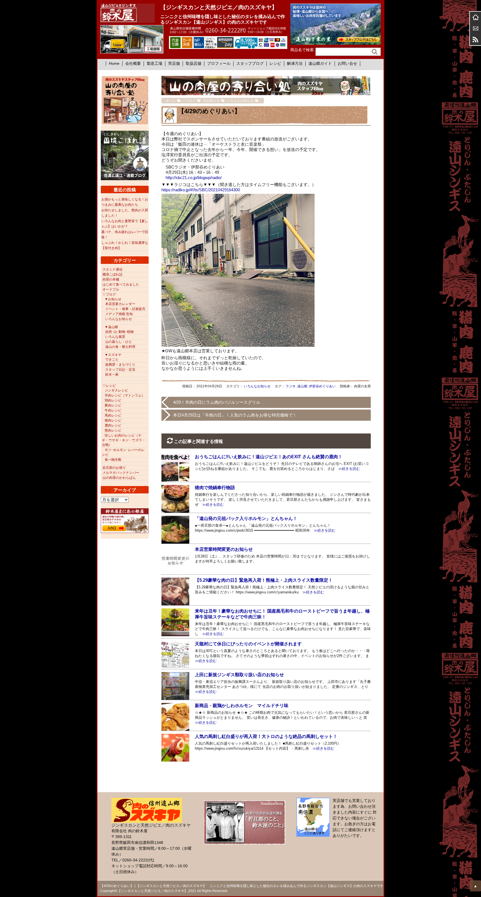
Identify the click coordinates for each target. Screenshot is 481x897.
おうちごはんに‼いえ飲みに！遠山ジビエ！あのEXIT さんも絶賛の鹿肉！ (268, 456)
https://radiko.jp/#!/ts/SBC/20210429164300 (200, 189)
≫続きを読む (347, 469)
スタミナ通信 (112, 269)
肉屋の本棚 (110, 279)
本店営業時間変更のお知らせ (224, 549)
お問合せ (475, 28)
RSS (475, 39)
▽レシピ (109, 386)
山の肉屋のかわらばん (119, 478)
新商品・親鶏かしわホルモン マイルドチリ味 (241, 705)
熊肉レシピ (113, 430)
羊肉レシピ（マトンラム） (125, 395)
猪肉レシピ (113, 420)
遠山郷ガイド (320, 63)
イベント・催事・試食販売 (125, 309)
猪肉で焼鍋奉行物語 (215, 487)
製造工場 (154, 63)
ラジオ (291, 386)
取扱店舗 (193, 63)
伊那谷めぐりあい (322, 386)
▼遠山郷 (111, 327)
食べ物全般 (113, 460)
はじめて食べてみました (120, 284)
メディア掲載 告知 (119, 314)
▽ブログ (109, 294)
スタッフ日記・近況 (120, 369)
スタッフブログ (250, 63)
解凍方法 (295, 63)
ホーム (475, 17)
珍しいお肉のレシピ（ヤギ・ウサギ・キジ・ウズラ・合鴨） (123, 440)
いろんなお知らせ (257, 386)
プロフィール (218, 63)
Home (114, 63)
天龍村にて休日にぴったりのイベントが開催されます (248, 643)
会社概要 (133, 63)
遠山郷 (302, 386)
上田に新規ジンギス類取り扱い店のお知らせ (239, 674)
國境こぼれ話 (112, 274)
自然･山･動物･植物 (119, 332)
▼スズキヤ (113, 355)
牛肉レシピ (113, 410)
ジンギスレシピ (116, 390)
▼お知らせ (113, 299)
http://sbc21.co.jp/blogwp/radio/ (194, 177)
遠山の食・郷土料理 (120, 347)
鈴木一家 (112, 374)
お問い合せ (347, 63)
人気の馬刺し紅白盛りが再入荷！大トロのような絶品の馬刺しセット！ (266, 736)
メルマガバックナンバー (120, 473)
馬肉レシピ (113, 415)
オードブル (110, 289)
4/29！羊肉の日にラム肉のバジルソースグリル (216, 402)
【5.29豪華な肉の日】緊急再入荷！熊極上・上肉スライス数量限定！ (264, 580)
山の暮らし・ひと (118, 342)
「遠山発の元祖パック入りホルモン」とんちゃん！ (246, 518)
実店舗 (174, 63)
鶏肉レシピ (113, 400)
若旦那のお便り (114, 468)
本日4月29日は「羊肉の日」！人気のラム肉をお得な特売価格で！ (235, 415)
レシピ (275, 63)
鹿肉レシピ (113, 425)
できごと (112, 359)
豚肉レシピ (113, 405)
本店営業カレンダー (120, 304)
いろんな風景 (115, 337)
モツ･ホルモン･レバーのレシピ (123, 452)
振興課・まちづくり (120, 364)
